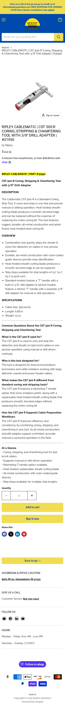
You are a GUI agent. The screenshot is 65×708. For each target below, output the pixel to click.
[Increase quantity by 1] (32, 495)
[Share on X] (11, 534)
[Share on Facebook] (4, 534)
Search (32, 694)
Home (5, 47)
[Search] (58, 37)
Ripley (9, 145)
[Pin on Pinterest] (24, 534)
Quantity (6, 488)
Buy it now (32, 518)
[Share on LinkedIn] (17, 534)
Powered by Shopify (32, 701)
